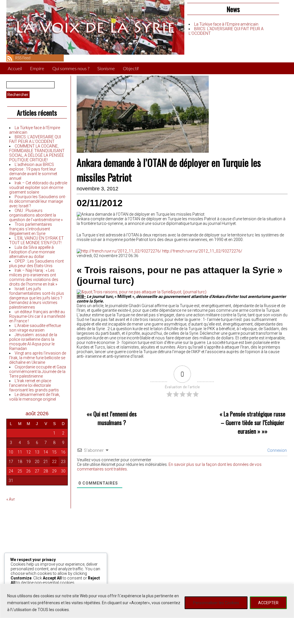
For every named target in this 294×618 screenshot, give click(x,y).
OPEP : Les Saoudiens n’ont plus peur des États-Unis (36, 263)
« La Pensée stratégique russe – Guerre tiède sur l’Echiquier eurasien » (252, 422)
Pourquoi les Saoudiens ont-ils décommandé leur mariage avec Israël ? (37, 201)
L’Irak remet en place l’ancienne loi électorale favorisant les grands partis (34, 385)
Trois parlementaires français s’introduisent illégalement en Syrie (30, 229)
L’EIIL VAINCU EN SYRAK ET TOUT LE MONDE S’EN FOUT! (36, 240)
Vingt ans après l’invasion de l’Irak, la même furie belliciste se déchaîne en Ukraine (37, 358)
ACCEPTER (268, 602)
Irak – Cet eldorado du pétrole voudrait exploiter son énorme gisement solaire (38, 187)
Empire (37, 68)
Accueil (15, 68)
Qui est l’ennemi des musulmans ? (115, 418)
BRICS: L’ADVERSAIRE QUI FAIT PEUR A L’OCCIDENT (35, 139)
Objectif (131, 68)
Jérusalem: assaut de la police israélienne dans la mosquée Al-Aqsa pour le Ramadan (33, 341)
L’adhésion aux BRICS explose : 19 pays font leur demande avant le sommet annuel (33, 171)
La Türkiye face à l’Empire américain (226, 24)
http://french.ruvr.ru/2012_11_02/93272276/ (201, 251)
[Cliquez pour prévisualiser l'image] (141, 292)
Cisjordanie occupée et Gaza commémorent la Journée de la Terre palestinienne (37, 371)
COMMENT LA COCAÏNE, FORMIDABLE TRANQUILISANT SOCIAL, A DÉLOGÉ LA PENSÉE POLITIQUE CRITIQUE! (37, 153)
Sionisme (106, 68)
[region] (147, 601)
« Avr (10, 499)
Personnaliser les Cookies (216, 602)
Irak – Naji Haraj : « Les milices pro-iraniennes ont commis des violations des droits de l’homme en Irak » (33, 277)
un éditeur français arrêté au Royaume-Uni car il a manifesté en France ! (37, 316)
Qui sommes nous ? (70, 68)
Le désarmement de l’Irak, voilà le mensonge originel (34, 396)
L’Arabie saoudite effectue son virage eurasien (35, 327)
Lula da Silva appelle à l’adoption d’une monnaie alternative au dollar (32, 252)
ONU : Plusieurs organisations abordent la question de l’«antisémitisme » (36, 215)
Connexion (276, 450)
